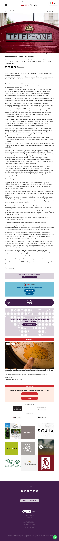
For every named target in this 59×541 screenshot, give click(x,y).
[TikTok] (37, 491)
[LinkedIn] (9, 67)
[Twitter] (28, 491)
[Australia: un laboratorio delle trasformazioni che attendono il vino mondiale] (29, 355)
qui (14, 264)
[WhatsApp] (12, 67)
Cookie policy (23, 537)
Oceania (13, 343)
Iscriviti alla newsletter (29, 277)
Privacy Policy (50, 535)
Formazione (29, 290)
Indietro (11, 11)
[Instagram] (25, 491)
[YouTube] (34, 491)
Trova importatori (30, 324)
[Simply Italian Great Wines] (17, 418)
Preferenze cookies (30, 537)
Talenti (29, 294)
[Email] (15, 67)
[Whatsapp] (55, 537)
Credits (37, 537)
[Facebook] (6, 67)
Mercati (8, 343)
